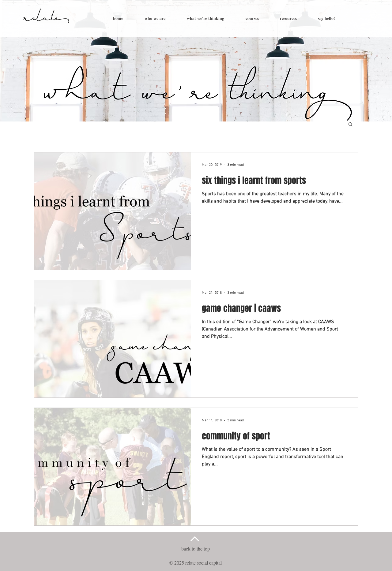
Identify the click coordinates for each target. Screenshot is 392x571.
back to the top (195, 548)
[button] (350, 124)
